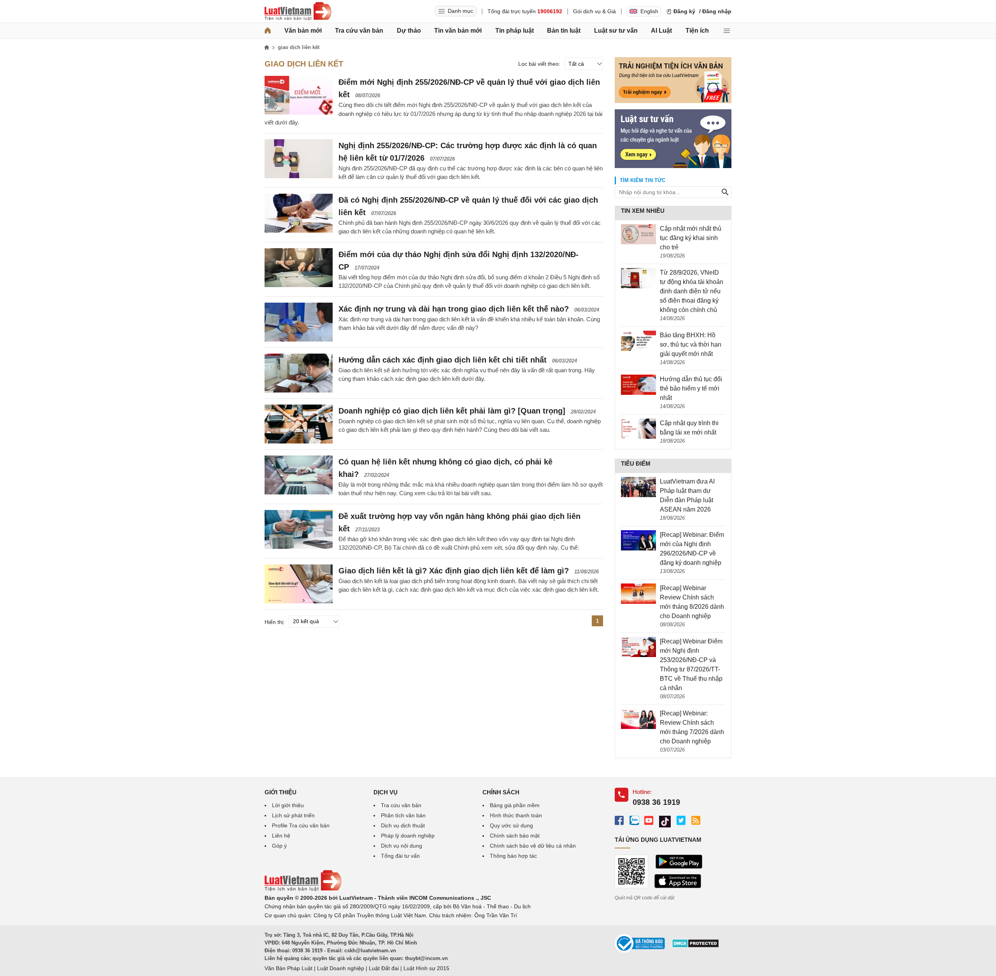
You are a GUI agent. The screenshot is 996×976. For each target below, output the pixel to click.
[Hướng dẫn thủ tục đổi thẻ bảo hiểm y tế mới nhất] (638, 385)
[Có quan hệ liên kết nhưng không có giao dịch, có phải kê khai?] (299, 475)
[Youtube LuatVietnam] (648, 820)
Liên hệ (281, 835)
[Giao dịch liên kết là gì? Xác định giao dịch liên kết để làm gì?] (299, 583)
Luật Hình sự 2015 (426, 968)
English (649, 11)
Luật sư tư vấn (616, 30)
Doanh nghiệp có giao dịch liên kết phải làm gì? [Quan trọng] (451, 411)
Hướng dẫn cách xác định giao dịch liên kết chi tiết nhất (442, 360)
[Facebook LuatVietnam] (619, 820)
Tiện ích (697, 30)
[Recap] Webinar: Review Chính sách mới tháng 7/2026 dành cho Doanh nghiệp (692, 727)
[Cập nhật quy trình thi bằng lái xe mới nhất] (638, 429)
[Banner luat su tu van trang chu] (673, 166)
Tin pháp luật (514, 30)
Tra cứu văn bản (359, 30)
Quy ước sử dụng (511, 825)
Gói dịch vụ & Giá (594, 11)
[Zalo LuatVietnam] (634, 820)
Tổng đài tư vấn (400, 856)
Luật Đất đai (384, 968)
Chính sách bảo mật (515, 835)
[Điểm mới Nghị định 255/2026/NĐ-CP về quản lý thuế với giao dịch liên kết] (299, 95)
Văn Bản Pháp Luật (288, 968)
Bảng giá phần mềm (515, 805)
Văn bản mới (303, 30)
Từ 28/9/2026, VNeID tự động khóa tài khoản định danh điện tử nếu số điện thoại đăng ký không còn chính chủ (691, 291)
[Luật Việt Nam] (298, 11)
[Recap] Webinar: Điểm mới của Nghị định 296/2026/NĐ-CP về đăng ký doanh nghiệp (692, 548)
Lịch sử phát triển (293, 815)
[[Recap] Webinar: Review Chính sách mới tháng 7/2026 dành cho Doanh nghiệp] (638, 719)
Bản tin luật (563, 30)
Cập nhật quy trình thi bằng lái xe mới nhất (689, 428)
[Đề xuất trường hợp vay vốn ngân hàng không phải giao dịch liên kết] (299, 529)
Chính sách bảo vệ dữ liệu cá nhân (533, 846)
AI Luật (661, 30)
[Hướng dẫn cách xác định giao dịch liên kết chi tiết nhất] (299, 373)
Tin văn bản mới (458, 30)
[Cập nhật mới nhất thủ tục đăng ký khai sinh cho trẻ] (638, 234)
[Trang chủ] (268, 31)
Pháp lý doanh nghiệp (408, 835)
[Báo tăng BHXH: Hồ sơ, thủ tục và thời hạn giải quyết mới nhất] (638, 341)
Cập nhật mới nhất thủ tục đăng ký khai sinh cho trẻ (690, 238)
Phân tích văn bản (403, 815)
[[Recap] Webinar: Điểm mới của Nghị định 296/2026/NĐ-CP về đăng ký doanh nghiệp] (638, 540)
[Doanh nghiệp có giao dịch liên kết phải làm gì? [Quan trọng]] (299, 424)
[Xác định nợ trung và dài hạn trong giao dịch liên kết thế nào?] (299, 322)
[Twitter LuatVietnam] (681, 820)
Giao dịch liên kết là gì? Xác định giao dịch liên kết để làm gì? (453, 570)
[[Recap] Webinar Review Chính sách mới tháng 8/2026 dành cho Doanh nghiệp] (638, 593)
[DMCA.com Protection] (695, 946)
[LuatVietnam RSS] (695, 820)
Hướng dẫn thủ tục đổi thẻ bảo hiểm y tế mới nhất (691, 388)
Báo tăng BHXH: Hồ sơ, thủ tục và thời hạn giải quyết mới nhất (690, 344)
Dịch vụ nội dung (401, 846)
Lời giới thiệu (288, 805)
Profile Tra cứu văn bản (301, 825)
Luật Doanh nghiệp (340, 968)
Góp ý (279, 846)
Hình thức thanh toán (516, 815)
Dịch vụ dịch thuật (403, 825)
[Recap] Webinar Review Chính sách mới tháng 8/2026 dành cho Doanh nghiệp (692, 602)
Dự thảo (409, 30)
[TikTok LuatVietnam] (665, 822)
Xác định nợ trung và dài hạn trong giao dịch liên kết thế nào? (453, 309)
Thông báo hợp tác (513, 856)
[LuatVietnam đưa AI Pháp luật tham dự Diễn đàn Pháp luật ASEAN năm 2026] (638, 487)
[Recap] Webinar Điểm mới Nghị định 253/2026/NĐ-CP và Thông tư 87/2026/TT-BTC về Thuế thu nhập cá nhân (691, 664)
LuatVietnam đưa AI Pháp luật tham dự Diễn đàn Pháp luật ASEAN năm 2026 (687, 495)
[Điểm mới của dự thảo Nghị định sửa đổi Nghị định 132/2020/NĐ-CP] (299, 267)
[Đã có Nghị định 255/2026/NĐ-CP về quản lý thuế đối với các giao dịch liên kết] (299, 213)
